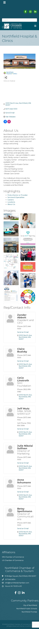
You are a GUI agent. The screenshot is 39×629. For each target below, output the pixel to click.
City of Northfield (30, 605)
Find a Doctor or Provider (18, 195)
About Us (11, 204)
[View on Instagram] (9, 123)
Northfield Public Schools (26, 609)
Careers (11, 200)
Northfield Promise (29, 612)
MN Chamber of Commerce (13, 557)
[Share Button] (6, 77)
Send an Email (23, 332)
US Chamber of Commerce (13, 560)
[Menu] (4, 2)
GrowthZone (29, 626)
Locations (11, 202)
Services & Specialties (16, 197)
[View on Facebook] (5, 123)
